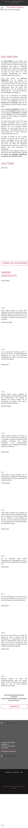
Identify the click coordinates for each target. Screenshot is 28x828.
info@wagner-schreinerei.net (18, 1)
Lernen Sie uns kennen (14, 263)
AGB (22, 772)
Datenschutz (16, 772)
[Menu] (2, 8)
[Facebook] (6, 781)
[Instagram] (13, 781)
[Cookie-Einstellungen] (2, 825)
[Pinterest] (19, 781)
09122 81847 (7, 1)
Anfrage (14, 706)
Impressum (8, 772)
